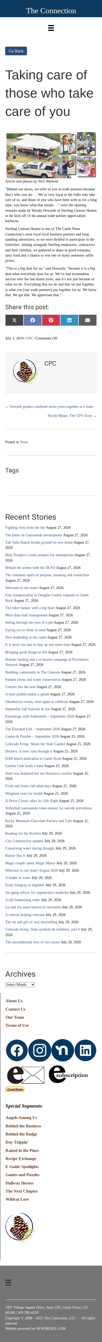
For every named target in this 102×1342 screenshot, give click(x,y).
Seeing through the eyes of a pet (29, 622)
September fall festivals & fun (27, 709)
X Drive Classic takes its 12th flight (31, 801)
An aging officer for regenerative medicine (37, 893)
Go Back (16, 51)
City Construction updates (24, 841)
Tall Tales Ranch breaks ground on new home (39, 542)
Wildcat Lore (17, 1199)
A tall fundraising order (22, 900)
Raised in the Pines (22, 1150)
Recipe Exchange (20, 1158)
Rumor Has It (15, 856)
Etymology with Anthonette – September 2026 (39, 716)
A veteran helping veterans (24, 915)
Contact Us (15, 1009)
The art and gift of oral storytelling (31, 922)
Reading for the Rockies (23, 833)
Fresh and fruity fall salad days (28, 786)
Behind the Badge (21, 1134)
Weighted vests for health (24, 794)
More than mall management (26, 615)
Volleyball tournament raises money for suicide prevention (48, 808)
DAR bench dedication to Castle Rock (33, 759)
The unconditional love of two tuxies (32, 942)
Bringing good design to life (26, 652)
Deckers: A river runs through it (28, 751)
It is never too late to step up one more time (37, 645)
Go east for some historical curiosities (33, 907)
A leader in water (18, 878)
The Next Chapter (21, 1191)
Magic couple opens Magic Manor (30, 863)
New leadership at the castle (25, 637)
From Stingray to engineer (24, 885)
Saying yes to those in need (25, 630)
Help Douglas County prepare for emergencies (39, 555)
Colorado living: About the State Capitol (35, 744)
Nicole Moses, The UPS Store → (72, 416)
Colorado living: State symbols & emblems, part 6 (42, 929)
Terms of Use (17, 1025)
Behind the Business (23, 1126)
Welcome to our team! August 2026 (31, 870)
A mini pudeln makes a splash (27, 694)
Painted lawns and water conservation (33, 680)
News (24, 442)
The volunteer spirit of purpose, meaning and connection (47, 575)
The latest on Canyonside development (33, 535)
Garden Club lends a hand (24, 766)
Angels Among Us (21, 1117)
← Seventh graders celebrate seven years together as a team (49, 407)
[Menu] (51, 26)
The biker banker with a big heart (30, 608)
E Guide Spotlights (22, 1166)
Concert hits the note (20, 687)
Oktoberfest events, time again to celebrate (36, 702)
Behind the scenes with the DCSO (30, 568)
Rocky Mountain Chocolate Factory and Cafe (38, 821)
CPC (29, 338)
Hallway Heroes (19, 1183)
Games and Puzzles (22, 1175)
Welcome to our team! (21, 588)
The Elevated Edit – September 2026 (32, 729)
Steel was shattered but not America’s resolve (38, 773)
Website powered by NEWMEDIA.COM (35, 1329)
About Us (13, 1001)
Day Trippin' (17, 1142)
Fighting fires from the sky (25, 528)
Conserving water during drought (29, 848)
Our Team (14, 1017)
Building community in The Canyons (32, 672)
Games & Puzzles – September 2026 (32, 736)
